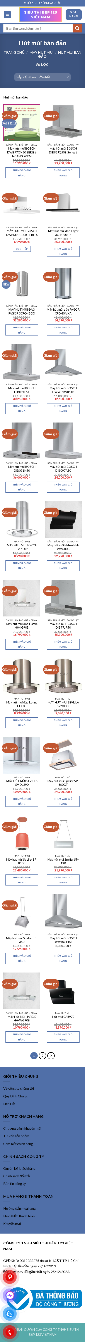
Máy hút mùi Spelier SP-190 (63, 861)
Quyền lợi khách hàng (19, 1168)
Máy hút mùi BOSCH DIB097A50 (63, 468)
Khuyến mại (12, 1223)
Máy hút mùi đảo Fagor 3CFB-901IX (63, 233)
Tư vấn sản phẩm (16, 1136)
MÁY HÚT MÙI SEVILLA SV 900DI (63, 704)
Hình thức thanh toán (19, 1216)
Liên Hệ (9, 1104)
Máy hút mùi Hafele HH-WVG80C (63, 547)
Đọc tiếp (22, 248)
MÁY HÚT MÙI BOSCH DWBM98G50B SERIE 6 (22, 233)
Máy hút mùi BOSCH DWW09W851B (63, 390)
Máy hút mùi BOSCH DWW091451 (63, 940)
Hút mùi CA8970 (63, 1016)
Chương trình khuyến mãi (22, 1128)
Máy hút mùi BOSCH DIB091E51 (22, 390)
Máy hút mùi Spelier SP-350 (21, 940)
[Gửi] (77, 28)
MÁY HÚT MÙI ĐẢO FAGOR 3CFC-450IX (21, 311)
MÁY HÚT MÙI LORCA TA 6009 (22, 547)
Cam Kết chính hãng (18, 1144)
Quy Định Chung (15, 1096)
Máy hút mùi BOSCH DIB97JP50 (63, 625)
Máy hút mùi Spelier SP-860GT (63, 783)
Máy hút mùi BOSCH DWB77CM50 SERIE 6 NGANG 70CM (22, 152)
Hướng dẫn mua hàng (19, 1208)
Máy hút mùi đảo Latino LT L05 (21, 704)
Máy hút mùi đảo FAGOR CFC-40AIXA (63, 311)
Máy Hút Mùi (41, 52)
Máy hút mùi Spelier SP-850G (21, 861)
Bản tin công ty (14, 1183)
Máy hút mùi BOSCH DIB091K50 (22, 468)
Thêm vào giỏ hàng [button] (21, 173)
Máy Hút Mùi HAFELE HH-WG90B (22, 1018)
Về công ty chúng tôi (18, 1088)
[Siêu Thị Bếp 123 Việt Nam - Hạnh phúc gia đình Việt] (40, 14)
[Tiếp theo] (51, 1056)
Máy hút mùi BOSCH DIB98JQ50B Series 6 (63, 150)
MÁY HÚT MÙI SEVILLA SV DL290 (21, 783)
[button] (7, 14)
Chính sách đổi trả (16, 1176)
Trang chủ (14, 52)
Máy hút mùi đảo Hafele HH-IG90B (21, 625)
